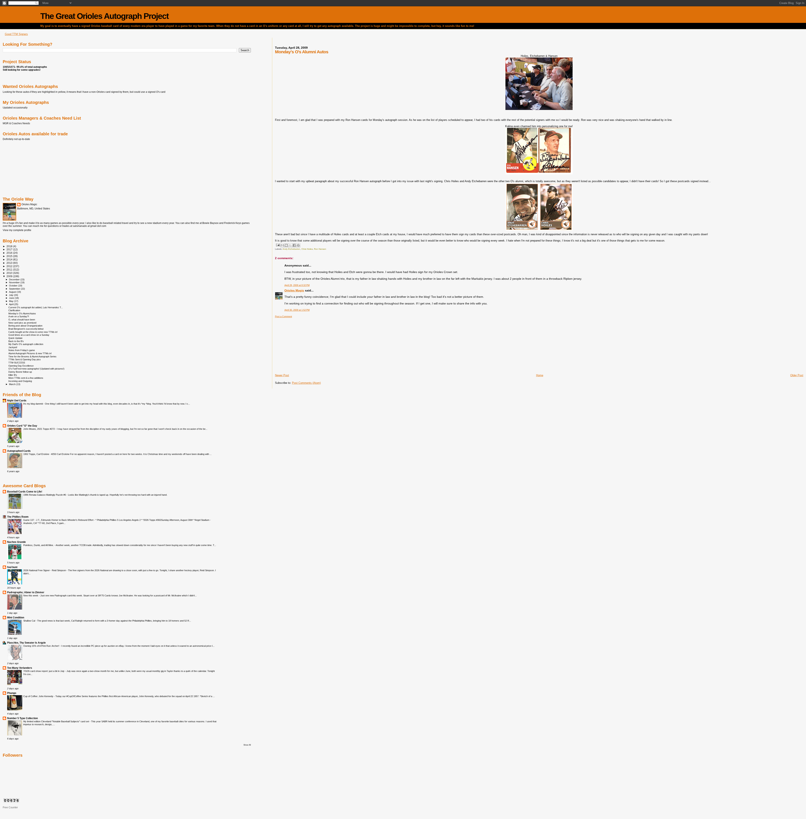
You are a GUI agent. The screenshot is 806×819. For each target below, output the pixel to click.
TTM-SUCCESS (16, 362)
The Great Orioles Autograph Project (104, 16)
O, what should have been (21, 319)
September (15, 288)
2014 (10, 259)
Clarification (14, 310)
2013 (10, 262)
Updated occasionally (15, 107)
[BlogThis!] (286, 245)
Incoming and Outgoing (20, 381)
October (13, 285)
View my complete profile (17, 230)
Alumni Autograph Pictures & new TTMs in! (30, 353)
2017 (10, 249)
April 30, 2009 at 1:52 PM (297, 310)
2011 (10, 269)
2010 (10, 273)
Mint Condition (15, 617)
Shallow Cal (29, 620)
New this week (31, 595)
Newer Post (282, 375)
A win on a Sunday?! (18, 316)
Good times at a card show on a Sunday (28, 335)
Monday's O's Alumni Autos (22, 313)
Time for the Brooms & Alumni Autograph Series (32, 356)
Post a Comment (283, 316)
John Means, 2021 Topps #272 (39, 429)
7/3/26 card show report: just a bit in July (44, 671)
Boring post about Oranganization (25, 325)
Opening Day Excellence (21, 365)
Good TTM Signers (16, 34)
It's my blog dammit (33, 403)
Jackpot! (12, 347)
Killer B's (12, 375)
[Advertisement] (306, 344)
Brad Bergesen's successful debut (25, 329)
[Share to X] (290, 245)
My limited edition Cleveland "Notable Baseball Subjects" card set (56, 721)
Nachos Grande (16, 542)
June (12, 298)
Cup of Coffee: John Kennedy (38, 696)
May (11, 301)
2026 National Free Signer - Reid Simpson (45, 570)
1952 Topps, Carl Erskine (36, 454)
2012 (10, 266)
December (14, 279)
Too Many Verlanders (19, 667)
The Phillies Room (18, 516)
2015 (10, 256)
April (11, 304)
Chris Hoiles (307, 249)
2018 (10, 246)
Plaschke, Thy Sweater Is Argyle (26, 642)
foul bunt (12, 567)
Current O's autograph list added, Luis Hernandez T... (35, 307)
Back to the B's (16, 341)
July (11, 295)
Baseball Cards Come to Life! (24, 491)
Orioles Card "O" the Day (22, 425)
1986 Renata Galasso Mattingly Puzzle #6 (45, 495)
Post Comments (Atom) (306, 382)
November (14, 282)
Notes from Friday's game (21, 350)
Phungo (11, 693)
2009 (10, 276)
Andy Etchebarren (291, 249)
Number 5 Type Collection (22, 718)
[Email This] (282, 245)
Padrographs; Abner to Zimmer (25, 592)
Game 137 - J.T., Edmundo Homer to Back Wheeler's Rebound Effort (58, 520)
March (12, 384)
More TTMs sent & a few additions (25, 378)
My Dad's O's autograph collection (25, 344)
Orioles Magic (294, 290)
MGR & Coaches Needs (16, 123)
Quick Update (15, 338)
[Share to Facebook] (294, 245)
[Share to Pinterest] (298, 245)
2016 (10, 252)
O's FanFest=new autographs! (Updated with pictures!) (36, 368)
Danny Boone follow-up (20, 372)
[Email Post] (277, 245)
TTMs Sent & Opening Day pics (24, 359)
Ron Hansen (320, 249)
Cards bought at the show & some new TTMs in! (33, 332)
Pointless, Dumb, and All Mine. (38, 545)
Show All (247, 745)
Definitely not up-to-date (16, 139)
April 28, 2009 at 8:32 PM (297, 285)
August (13, 292)
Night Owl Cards (16, 400)
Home (539, 375)
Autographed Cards (19, 450)
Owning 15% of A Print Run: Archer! (41, 646)
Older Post (796, 375)
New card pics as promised (22, 322)
